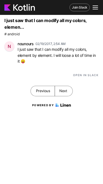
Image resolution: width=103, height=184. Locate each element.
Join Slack (79, 7)
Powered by (43, 105)
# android (12, 34)
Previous (43, 91)
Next (63, 91)
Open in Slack (86, 75)
